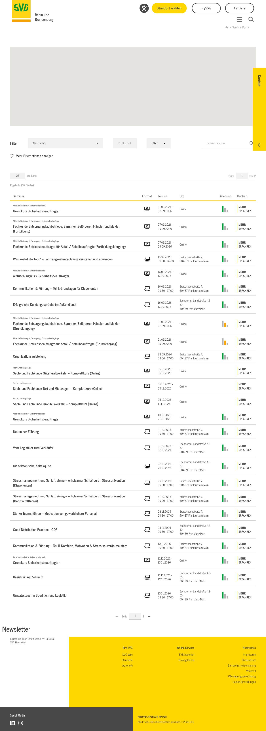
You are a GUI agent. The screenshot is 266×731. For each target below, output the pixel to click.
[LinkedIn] (13, 722)
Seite (232, 176)
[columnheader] (74, 196)
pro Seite (32, 175)
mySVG (206, 8)
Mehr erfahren (245, 209)
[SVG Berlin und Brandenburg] (21, 11)
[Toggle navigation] (239, 19)
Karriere (239, 8)
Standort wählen (169, 8)
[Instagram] (20, 722)
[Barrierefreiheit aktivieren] (144, 8)
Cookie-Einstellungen (244, 682)
